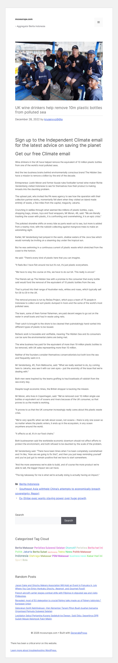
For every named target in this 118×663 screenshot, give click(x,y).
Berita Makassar (24, 547)
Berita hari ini (95, 547)
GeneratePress (79, 632)
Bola (25, 559)
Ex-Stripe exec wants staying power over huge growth (52, 498)
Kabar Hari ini (94, 555)
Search (19, 514)
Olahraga (34, 555)
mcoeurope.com (24, 19)
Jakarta (27, 551)
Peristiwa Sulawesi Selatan (49, 547)
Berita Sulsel (40, 551)
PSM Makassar (60, 555)
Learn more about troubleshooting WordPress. (34, 650)
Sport (18, 559)
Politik (18, 551)
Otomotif (71, 547)
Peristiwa (82, 547)
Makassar (46, 555)
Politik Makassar (82, 551)
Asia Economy (52, 552)
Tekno (61, 551)
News (69, 551)
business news (78, 555)
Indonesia (21, 556)
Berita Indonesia (29, 484)
